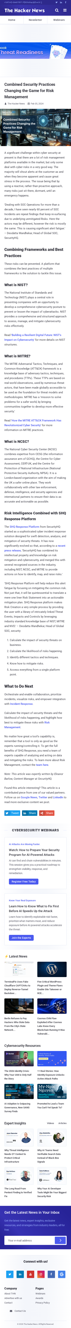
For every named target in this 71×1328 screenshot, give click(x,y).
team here (42, 765)
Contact (8, 1302)
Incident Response (21, 704)
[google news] (61, 1274)
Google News (29, 797)
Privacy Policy (43, 1302)
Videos (50, 1123)
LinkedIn (58, 797)
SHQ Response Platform (24, 526)
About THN (10, 1293)
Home (11, 19)
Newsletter (35, 19)
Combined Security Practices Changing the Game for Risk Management (29, 90)
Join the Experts (21, 937)
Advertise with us (13, 1298)
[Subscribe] (60, 1240)
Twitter (43, 797)
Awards (39, 1298)
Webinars (59, 19)
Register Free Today (24, 881)
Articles (62, 1123)
